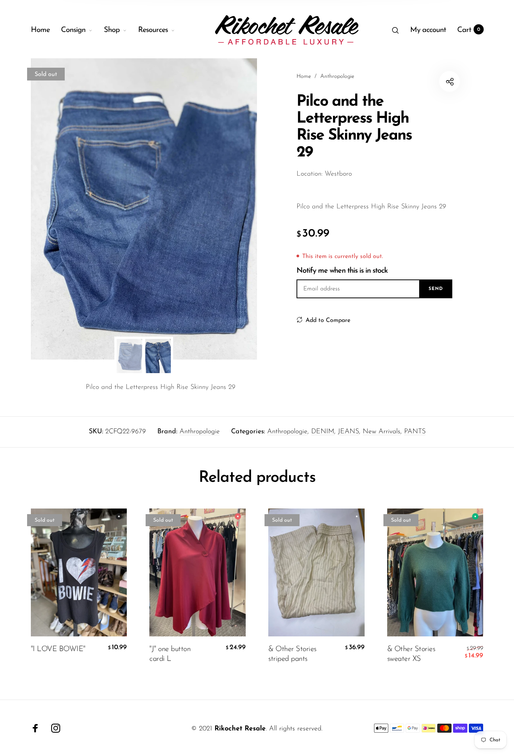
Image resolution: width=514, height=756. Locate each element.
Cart (468, 30)
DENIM (322, 431)
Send (436, 289)
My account (428, 30)
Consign (73, 30)
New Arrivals (381, 431)
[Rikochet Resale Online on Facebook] (35, 728)
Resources (153, 30)
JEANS (348, 431)
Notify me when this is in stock (342, 271)
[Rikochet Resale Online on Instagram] (55, 728)
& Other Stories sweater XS (411, 653)
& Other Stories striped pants (292, 653)
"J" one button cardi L (169, 653)
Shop (112, 30)
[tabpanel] (144, 209)
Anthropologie (199, 431)
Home (40, 30)
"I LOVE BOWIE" (58, 649)
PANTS (415, 431)
